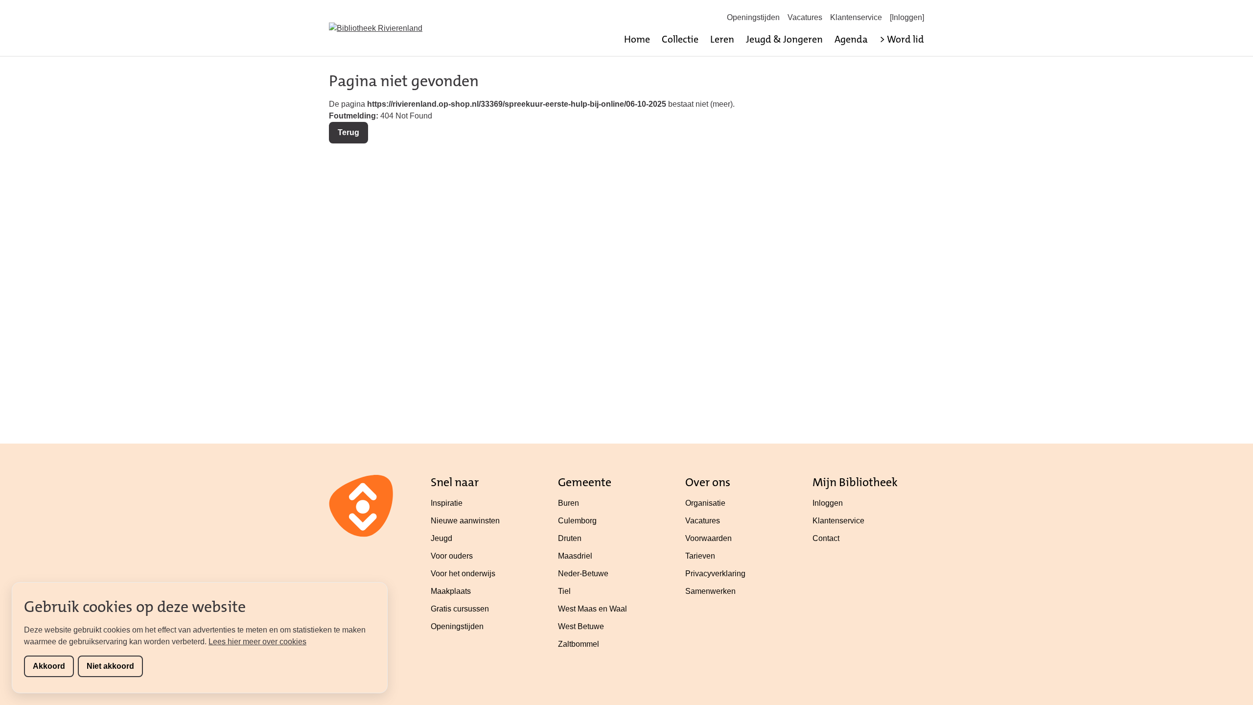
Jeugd (441, 538)
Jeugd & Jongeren (784, 39)
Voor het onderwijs (463, 573)
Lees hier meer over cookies (257, 641)
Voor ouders (452, 556)
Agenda (851, 39)
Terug (348, 132)
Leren (722, 39)
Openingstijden (753, 17)
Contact (825, 538)
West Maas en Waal (592, 609)
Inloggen (827, 503)
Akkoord (49, 666)
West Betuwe (581, 626)
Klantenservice (856, 17)
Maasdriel (575, 556)
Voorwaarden (708, 538)
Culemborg (577, 521)
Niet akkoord (110, 666)
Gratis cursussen (460, 609)
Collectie (680, 39)
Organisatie (705, 503)
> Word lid (902, 39)
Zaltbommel (578, 644)
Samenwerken (710, 591)
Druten (569, 538)
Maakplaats (451, 591)
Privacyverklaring (715, 573)
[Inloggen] (907, 17)
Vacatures (805, 17)
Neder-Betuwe (583, 573)
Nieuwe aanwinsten (465, 521)
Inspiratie (447, 503)
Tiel (564, 591)
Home (637, 39)
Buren (568, 503)
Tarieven (700, 556)
